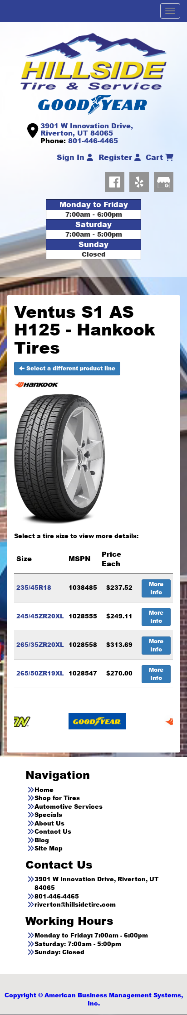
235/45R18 (33, 587)
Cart (155, 157)
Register (116, 157)
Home (44, 790)
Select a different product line (70, 368)
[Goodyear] (74, 721)
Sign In (72, 157)
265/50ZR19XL (40, 673)
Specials (48, 815)
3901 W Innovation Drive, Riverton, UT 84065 (86, 129)
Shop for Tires (57, 798)
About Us (49, 823)
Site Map (48, 848)
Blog (41, 840)
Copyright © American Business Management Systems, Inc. (94, 999)
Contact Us (52, 831)
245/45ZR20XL (40, 616)
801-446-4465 (93, 141)
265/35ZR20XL (40, 645)
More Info (156, 588)
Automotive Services (68, 806)
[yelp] (141, 180)
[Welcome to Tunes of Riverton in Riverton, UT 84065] (93, 61)
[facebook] (117, 180)
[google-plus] (163, 180)
